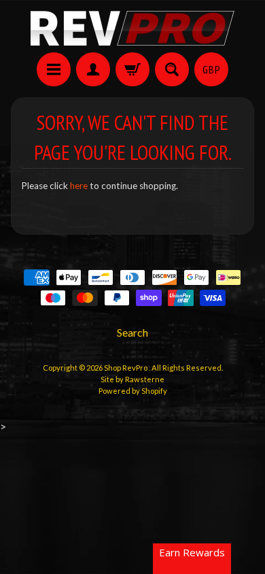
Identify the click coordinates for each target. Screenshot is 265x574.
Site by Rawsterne (132, 379)
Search (132, 332)
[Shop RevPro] (132, 28)
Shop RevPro (126, 367)
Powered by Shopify (133, 390)
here (79, 185)
